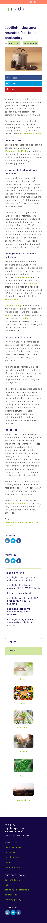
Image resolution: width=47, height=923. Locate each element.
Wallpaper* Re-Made (16, 151)
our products (12, 880)
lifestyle (23, 751)
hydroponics (23, 727)
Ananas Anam (12, 299)
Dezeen (29, 522)
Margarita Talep (13, 305)
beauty (23, 679)
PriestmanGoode (32, 133)
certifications (13, 857)
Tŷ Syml (33, 283)
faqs (7, 885)
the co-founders (14, 847)
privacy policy (13, 899)
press (8, 862)
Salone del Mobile (21, 503)
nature (23, 776)
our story (10, 852)
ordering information (17, 889)
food (23, 703)
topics (13, 641)
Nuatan (25, 318)
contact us (11, 894)
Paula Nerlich (22, 277)
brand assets (12, 867)
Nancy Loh (14, 43)
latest (12, 650)
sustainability (30, 43)
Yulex (8, 315)
